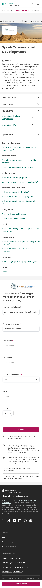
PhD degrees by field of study (12, 572)
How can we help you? (13, 307)
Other (4, 271)
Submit (21, 429)
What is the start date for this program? (18, 167)
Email (6, 391)
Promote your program (10, 542)
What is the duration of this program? (18, 196)
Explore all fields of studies (11, 558)
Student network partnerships (12, 546)
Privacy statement (8, 471)
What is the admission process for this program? (18, 249)
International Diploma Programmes (11, 117)
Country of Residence (12, 374)
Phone (6, 408)
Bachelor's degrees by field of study (15, 567)
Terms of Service (14, 478)
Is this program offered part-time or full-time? (19, 202)
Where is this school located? (14, 214)
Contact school (21, 584)
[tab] (7, 10)
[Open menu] (38, 4)
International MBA (9, 125)
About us (5, 537)
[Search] (33, 4)
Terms (28, 468)
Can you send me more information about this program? (19, 148)
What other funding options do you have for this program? (20, 229)
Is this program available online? (15, 192)
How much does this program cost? (16, 177)
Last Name (8, 357)
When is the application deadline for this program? (19, 161)
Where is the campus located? (14, 218)
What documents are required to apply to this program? (21, 242)
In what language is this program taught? (19, 261)
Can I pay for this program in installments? (20, 182)
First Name (8, 341)
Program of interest (12, 324)
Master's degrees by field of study (14, 563)
